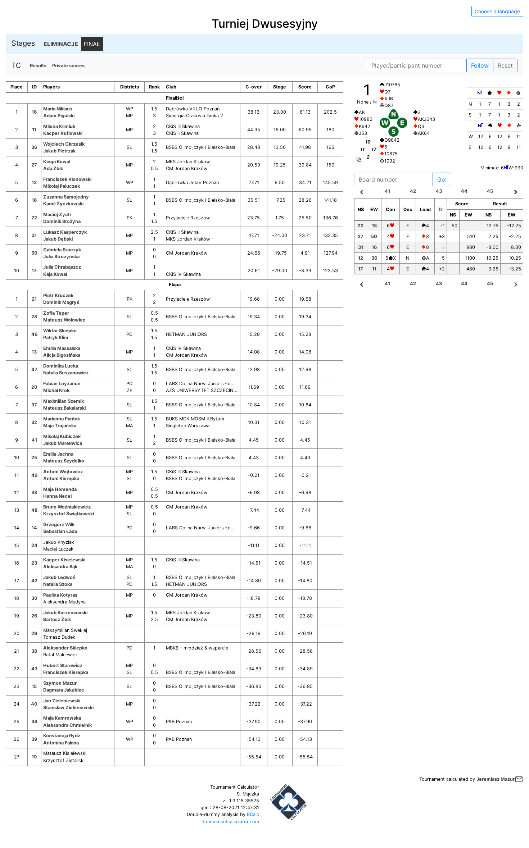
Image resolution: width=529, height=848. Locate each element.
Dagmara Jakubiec (63, 690)
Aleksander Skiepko (65, 648)
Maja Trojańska (59, 425)
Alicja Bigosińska (61, 355)
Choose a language (497, 11)
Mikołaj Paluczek (61, 186)
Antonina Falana (61, 743)
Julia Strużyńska (61, 256)
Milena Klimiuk (59, 126)
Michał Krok (56, 390)
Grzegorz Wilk (58, 524)
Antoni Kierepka (61, 478)
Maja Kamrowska (62, 718)
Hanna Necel (57, 496)
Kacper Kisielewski (64, 559)
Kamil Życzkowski (63, 203)
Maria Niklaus (57, 108)
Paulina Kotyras (60, 595)
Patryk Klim (55, 337)
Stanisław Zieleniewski (68, 707)
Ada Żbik (53, 168)
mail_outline (519, 779)
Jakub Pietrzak (59, 151)
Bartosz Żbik (57, 619)
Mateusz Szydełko (63, 461)
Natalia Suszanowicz (66, 372)
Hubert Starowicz (62, 665)
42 (413, 191)
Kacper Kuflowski (62, 133)
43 (439, 191)
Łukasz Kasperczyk (65, 232)
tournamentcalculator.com (231, 821)
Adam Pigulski (58, 115)
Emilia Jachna (58, 454)
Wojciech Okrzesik (64, 144)
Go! (442, 179)
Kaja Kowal (55, 274)
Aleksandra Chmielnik (67, 725)
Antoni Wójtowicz (63, 471)
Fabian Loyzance (62, 383)
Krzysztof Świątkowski (68, 513)
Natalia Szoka (57, 584)
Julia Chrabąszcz (62, 267)
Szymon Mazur (60, 683)
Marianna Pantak (61, 418)
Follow (480, 65)
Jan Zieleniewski (61, 700)
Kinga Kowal (56, 161)
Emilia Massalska (61, 348)
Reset (505, 65)
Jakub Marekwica (62, 443)
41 (387, 191)
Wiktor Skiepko (60, 330)
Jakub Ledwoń (59, 577)
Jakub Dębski (58, 239)
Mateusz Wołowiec (64, 320)
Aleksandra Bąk (60, 566)
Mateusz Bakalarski (64, 408)
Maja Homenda (60, 489)
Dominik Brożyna (62, 221)
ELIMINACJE (61, 43)
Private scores (68, 65)
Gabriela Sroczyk (62, 249)
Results (38, 65)
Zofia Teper (56, 313)
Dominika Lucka (60, 366)
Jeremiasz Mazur (495, 779)
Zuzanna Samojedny (66, 197)
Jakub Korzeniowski (65, 612)
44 (464, 191)
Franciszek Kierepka (65, 672)
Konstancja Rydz (61, 735)
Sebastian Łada (60, 531)
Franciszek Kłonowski (67, 179)
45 (490, 191)
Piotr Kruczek (58, 295)
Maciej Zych (57, 214)
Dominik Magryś (61, 302)
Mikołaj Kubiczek (62, 436)
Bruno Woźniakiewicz (67, 507)
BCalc (253, 814)
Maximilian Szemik (63, 401)
